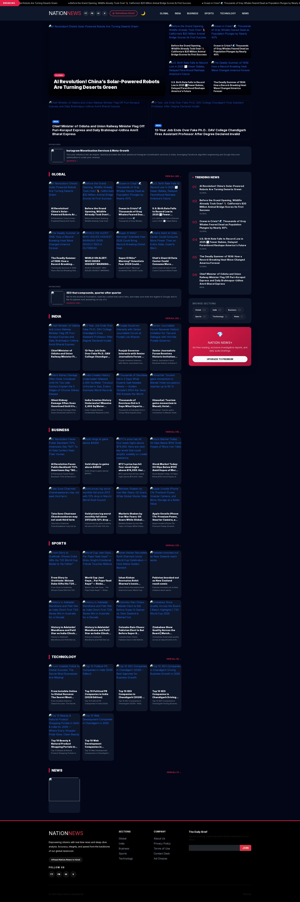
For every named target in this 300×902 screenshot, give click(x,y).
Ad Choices (160, 858)
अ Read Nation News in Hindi (65, 860)
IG (98, 13)
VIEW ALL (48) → (173, 176)
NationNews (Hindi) (123, 13)
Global (164, 13)
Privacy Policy (162, 843)
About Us (159, 838)
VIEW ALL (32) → (173, 318)
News (245, 13)
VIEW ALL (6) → (173, 659)
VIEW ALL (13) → (173, 545)
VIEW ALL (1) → (174, 772)
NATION (65, 13)
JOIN (245, 847)
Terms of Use (162, 848)
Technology (228, 13)
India (178, 13)
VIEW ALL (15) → (173, 432)
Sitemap (247, 894)
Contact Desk (162, 853)
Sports (209, 13)
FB (92, 13)
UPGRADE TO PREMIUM (220, 359)
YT (86, 13)
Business (192, 13)
